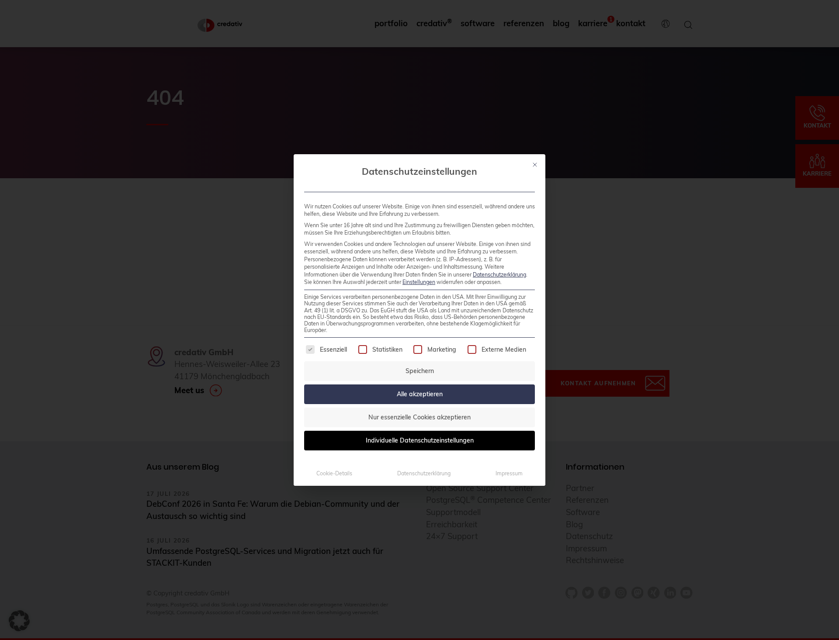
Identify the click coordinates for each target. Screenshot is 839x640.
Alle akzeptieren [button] (420, 394)
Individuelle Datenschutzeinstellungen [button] (420, 440)
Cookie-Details (334, 473)
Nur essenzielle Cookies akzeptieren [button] (419, 417)
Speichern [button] (420, 371)
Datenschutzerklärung (499, 274)
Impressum (509, 473)
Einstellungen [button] (418, 282)
